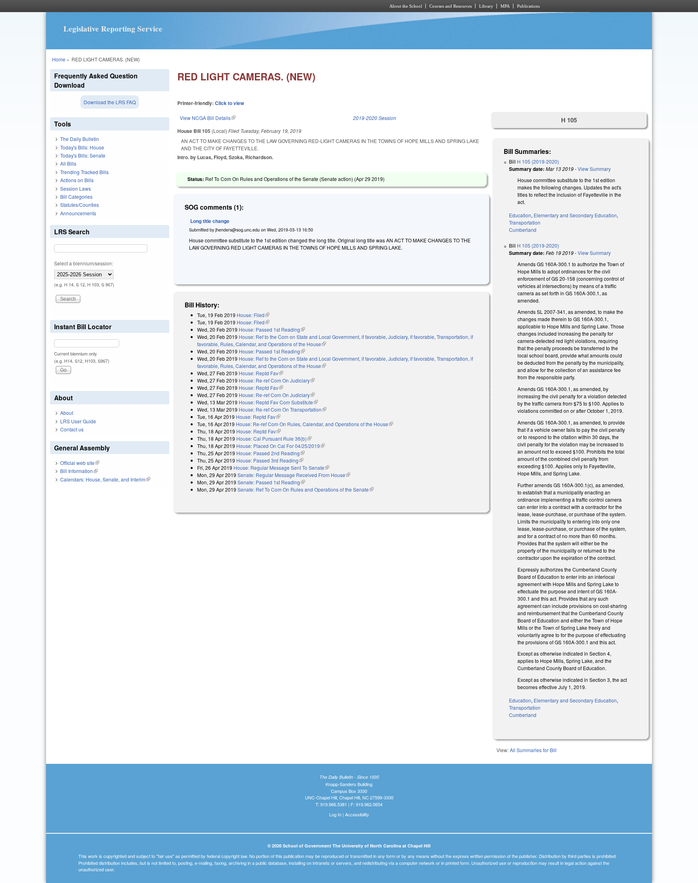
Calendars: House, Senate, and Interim (105, 479)
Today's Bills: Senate (82, 155)
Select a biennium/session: (83, 263)
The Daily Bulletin (79, 138)
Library (486, 6)
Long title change (209, 221)
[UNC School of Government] (242, 6)
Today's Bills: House (82, 147)
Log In (335, 814)
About (66, 412)
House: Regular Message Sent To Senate (281, 467)
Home (58, 59)
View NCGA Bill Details (207, 117)
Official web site (79, 462)
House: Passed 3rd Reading (269, 460)
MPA (505, 6)
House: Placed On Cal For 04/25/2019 (280, 445)
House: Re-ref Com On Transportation (282, 409)
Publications (528, 6)
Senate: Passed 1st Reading (271, 482)
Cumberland (522, 229)
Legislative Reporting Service (112, 28)
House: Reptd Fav (261, 373)
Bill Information (79, 470)
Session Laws (75, 188)
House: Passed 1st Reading (272, 329)
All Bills (68, 163)
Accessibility (357, 814)
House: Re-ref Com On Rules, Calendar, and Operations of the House (314, 423)
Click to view (229, 103)
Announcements (78, 213)
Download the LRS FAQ (110, 102)
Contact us (72, 429)
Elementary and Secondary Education (575, 215)
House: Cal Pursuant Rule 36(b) (273, 438)
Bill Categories (76, 196)
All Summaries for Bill (533, 749)
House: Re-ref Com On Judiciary (277, 380)
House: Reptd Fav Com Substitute (278, 402)
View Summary (594, 168)
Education (520, 215)
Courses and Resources (450, 6)
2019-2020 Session (374, 117)
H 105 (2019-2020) (538, 161)
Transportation (524, 222)
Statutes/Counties (79, 204)
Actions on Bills (77, 180)
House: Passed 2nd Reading (270, 453)
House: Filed (253, 314)
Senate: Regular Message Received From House (294, 474)
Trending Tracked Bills (84, 171)
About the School (405, 6)
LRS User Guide (78, 421)
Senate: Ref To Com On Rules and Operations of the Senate (306, 489)
